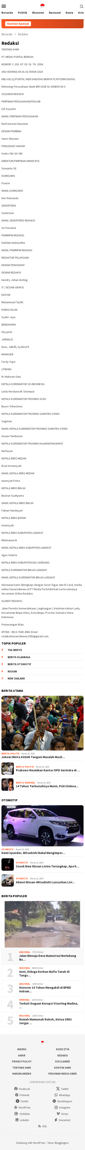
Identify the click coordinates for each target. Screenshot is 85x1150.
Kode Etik (62, 1049)
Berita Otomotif (19, 664)
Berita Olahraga (19, 657)
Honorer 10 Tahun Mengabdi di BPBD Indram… (45, 989)
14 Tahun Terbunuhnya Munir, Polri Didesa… (47, 786)
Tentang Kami (21, 1067)
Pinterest (24, 1095)
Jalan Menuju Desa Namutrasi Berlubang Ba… (47, 957)
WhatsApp (64, 1095)
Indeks (21, 1049)
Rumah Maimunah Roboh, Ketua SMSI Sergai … (45, 1021)
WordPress (24, 1107)
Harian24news (21, 1073)
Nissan (12, 671)
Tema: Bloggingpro (58, 1143)
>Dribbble (24, 1114)
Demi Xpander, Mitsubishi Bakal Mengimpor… (33, 853)
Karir (21, 1055)
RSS (44, 1126)
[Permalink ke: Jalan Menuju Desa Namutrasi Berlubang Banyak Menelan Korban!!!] (42, 924)
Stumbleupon (64, 1101)
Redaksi (62, 1055)
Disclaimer (62, 1061)
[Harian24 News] (42, 5)
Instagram (64, 1107)
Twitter (64, 1089)
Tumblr (24, 1101)
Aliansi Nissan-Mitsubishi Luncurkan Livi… (45, 882)
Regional (24, 1015)
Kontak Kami (62, 1067)
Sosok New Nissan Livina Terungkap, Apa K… (47, 866)
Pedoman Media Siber (62, 1073)
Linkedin (24, 1120)
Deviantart (64, 1120)
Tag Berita (15, 650)
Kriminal (30, 782)
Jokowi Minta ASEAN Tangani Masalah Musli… (33, 757)
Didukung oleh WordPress (30, 1143)
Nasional (24, 952)
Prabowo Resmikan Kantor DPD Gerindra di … (48, 770)
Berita (5, 753)
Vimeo (64, 1114)
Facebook (24, 1089)
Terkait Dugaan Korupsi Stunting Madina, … (48, 1005)
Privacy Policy (21, 1061)
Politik (14, 753)
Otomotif (7, 849)
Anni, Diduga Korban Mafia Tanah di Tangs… (44, 973)
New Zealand (16, 678)
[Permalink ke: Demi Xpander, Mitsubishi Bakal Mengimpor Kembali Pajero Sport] (42, 825)
